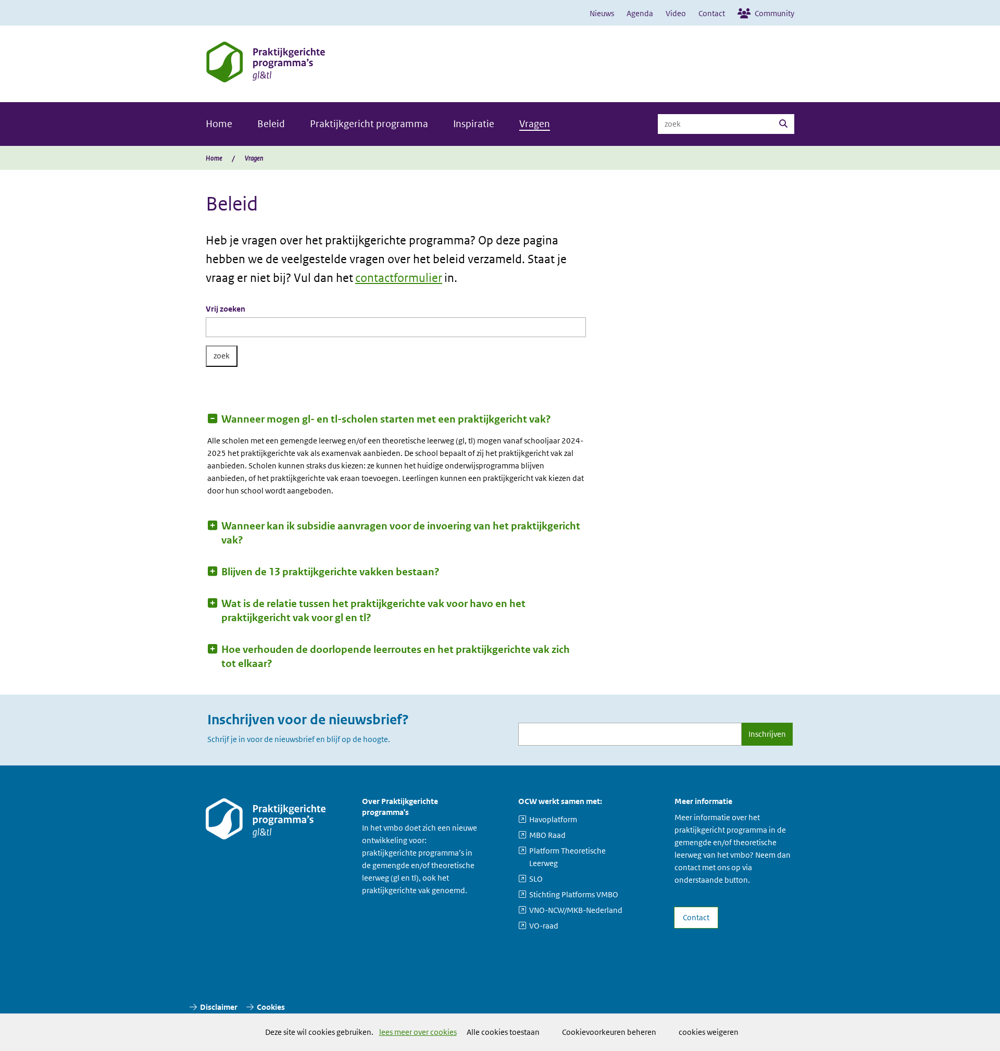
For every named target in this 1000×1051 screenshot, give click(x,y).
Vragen (534, 124)
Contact (711, 13)
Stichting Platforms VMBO (573, 894)
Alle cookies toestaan (503, 1032)
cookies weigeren (709, 1032)
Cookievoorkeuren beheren (609, 1032)
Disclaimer (219, 1007)
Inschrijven (767, 734)
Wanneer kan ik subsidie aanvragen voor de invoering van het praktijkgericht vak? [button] (400, 533)
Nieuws (602, 13)
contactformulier (398, 278)
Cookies (271, 1007)
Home (219, 124)
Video (676, 13)
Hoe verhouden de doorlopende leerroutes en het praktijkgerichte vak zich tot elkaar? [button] (395, 656)
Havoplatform (553, 819)
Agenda (640, 13)
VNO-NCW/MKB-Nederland (575, 910)
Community (774, 13)
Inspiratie (473, 124)
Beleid (271, 124)
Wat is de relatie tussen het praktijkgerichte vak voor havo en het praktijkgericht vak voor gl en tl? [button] (373, 610)
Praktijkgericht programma (369, 124)
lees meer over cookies (418, 1032)
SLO (536, 879)
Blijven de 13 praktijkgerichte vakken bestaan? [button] (330, 571)
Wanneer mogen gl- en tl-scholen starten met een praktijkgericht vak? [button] (386, 419)
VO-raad (543, 926)
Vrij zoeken (225, 309)
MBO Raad (547, 835)
